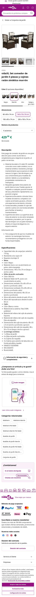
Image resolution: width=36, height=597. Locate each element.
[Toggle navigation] (3, 7)
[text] (7, 138)
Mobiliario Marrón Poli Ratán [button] (12, 431)
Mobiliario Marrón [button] (19, 420)
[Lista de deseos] (28, 8)
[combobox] (18, 13)
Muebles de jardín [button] (9, 436)
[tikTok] (15, 535)
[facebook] (3, 535)
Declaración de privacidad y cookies (19, 581)
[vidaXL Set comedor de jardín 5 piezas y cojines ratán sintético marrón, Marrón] (18, 41)
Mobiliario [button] (6, 420)
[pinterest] (11, 535)
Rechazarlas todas (18, 589)
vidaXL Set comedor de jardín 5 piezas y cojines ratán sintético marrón (15, 77)
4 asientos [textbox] (7, 130)
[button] (6, 99)
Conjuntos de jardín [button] (9, 457)
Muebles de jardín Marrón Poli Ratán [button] (13, 452)
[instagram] (7, 535)
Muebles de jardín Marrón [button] (11, 441)
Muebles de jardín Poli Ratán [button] (12, 447)
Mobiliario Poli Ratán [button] (9, 426)
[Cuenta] (23, 8)
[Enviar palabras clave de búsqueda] (31, 13)
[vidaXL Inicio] (12, 7)
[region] (18, 581)
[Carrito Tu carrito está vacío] (32, 8)
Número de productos (10, 125)
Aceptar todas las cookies (18, 584)
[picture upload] (18, 395)
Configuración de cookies (18, 593)
